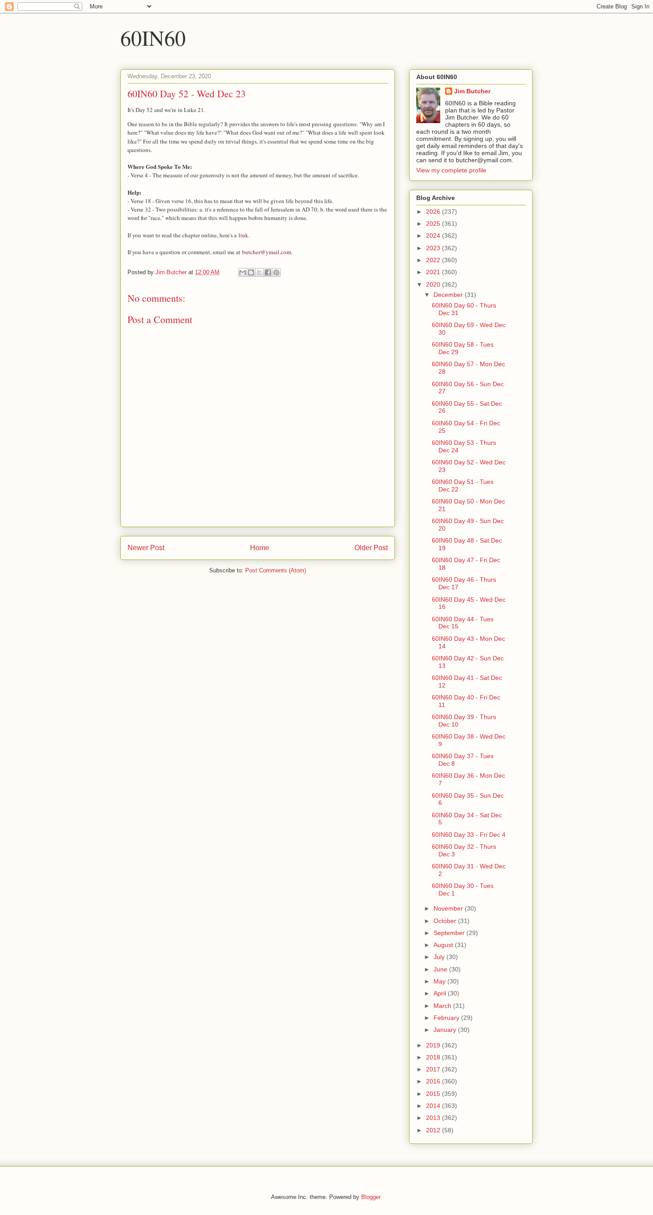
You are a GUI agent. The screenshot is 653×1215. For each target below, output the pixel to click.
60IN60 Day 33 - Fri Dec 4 (469, 834)
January (446, 1029)
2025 (434, 223)
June (441, 969)
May (440, 981)
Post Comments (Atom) (275, 570)
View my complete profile (451, 170)
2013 (434, 1117)
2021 (434, 272)
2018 (434, 1057)
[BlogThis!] (251, 272)
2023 (434, 248)
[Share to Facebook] (267, 272)
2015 (434, 1093)
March (443, 1005)
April (441, 993)
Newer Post (145, 548)
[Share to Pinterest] (276, 272)
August (444, 944)
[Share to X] (259, 272)
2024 (434, 235)
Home (259, 548)
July (440, 956)
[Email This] (242, 272)
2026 (434, 211)
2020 (434, 284)
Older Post (371, 548)
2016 (434, 1081)
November (449, 908)
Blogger (370, 1197)
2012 (434, 1130)
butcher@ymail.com (266, 252)
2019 (434, 1045)
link (243, 235)
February (447, 1017)
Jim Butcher (472, 91)
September (450, 932)
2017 (434, 1069)
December (449, 294)
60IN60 (153, 37)
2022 (434, 260)
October (446, 920)
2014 (434, 1105)
